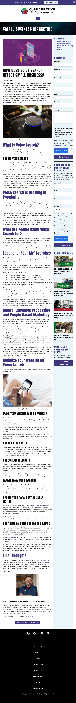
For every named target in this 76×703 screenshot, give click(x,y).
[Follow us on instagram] (47, 633)
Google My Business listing (37, 506)
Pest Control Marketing (64, 44)
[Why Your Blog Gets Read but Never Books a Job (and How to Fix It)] (63, 305)
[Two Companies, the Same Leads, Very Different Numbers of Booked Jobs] (63, 283)
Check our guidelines (64, 362)
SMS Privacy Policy (62, 146)
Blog (38, 641)
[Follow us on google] (28, 633)
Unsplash (35, 140)
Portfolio (38, 653)
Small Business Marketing (28, 29)
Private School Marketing (64, 42)
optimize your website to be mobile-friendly (17, 420)
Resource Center (38, 676)
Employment (38, 647)
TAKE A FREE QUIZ (51, 2)
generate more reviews (11, 537)
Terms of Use (38, 670)
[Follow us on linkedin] (41, 633)
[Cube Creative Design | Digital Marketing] (38, 11)
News (59, 48)
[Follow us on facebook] (34, 633)
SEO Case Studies (38, 664)
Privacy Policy (38, 682)
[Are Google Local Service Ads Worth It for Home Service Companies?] (63, 261)
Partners (59, 50)
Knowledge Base (38, 688)
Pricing (38, 659)
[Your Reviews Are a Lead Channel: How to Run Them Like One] (63, 327)
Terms (71, 146)
